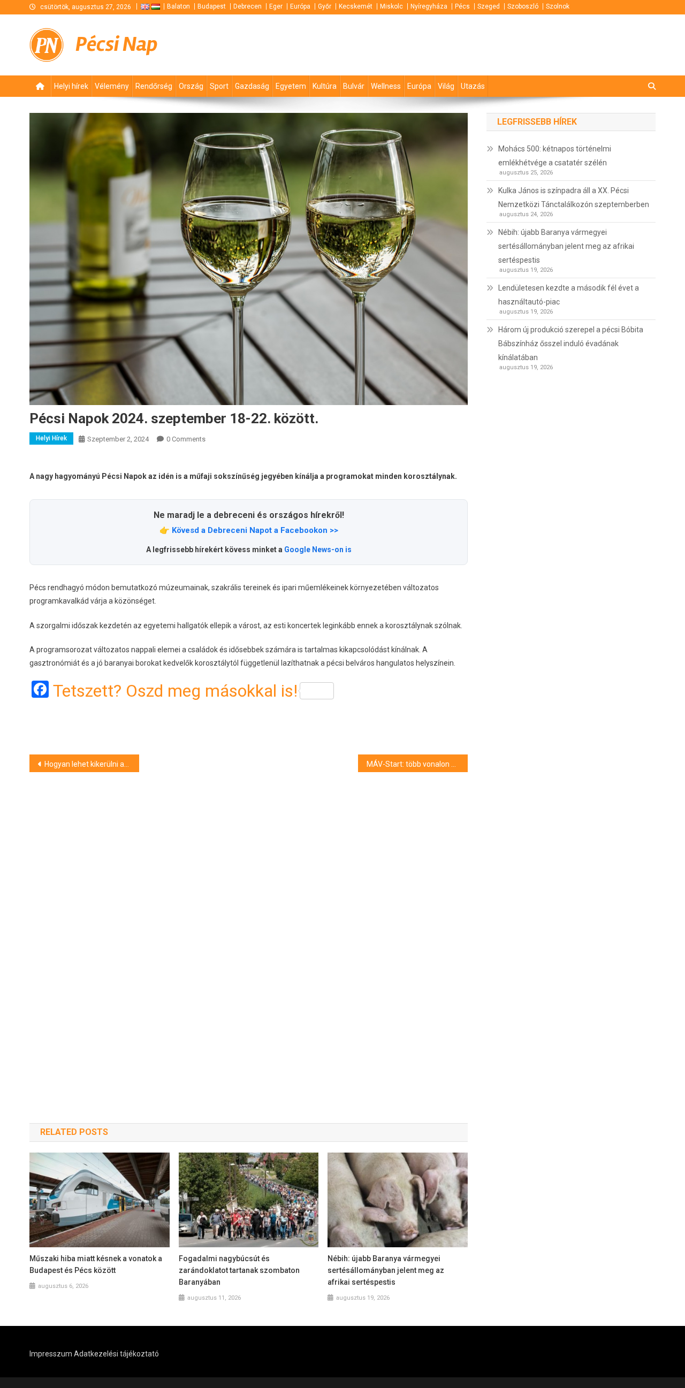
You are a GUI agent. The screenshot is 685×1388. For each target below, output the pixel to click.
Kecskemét (355, 6)
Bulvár (353, 86)
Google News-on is (318, 549)
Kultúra (325, 86)
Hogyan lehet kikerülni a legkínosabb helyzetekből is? (91, 764)
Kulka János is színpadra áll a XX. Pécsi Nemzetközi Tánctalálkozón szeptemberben (573, 197)
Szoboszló (522, 6)
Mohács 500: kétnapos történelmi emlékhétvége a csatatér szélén (554, 155)
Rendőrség (153, 86)
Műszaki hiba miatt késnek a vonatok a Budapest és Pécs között (95, 1264)
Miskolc (391, 6)
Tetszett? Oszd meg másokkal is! (175, 690)
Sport (219, 86)
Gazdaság (252, 86)
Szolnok (557, 6)
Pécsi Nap (116, 44)
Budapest (211, 6)
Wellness (386, 86)
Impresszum (50, 1353)
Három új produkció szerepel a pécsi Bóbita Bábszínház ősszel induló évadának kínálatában (570, 343)
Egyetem (291, 86)
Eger (276, 6)
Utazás (473, 86)
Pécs (462, 6)
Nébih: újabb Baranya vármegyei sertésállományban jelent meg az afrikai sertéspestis (386, 1270)
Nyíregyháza (428, 6)
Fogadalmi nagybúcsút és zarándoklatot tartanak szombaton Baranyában (239, 1270)
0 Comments (186, 439)
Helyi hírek (71, 86)
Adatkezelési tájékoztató (116, 1353)
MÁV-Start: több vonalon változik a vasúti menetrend (417, 764)
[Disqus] (248, 928)
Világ (446, 86)
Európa (300, 6)
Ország (191, 86)
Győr (324, 6)
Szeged (488, 6)
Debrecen (247, 6)
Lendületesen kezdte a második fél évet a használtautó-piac (568, 295)
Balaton (178, 6)
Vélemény (112, 86)
